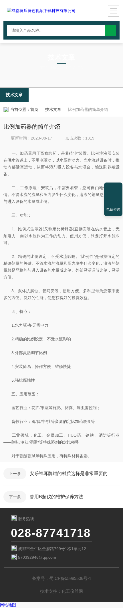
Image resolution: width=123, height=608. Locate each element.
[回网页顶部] (113, 189)
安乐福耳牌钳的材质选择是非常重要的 (69, 473)
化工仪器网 (72, 591)
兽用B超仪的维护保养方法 (56, 496)
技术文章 (14, 94)
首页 (34, 109)
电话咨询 (113, 209)
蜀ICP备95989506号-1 (70, 578)
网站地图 (8, 605)
